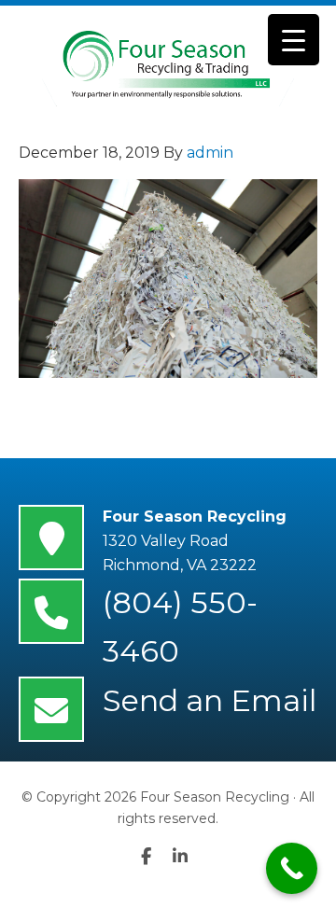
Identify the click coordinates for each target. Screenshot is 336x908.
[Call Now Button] (291, 868)
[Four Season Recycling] (168, 64)
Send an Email (209, 700)
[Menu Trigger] (293, 39)
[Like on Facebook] (157, 856)
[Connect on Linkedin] (184, 856)
